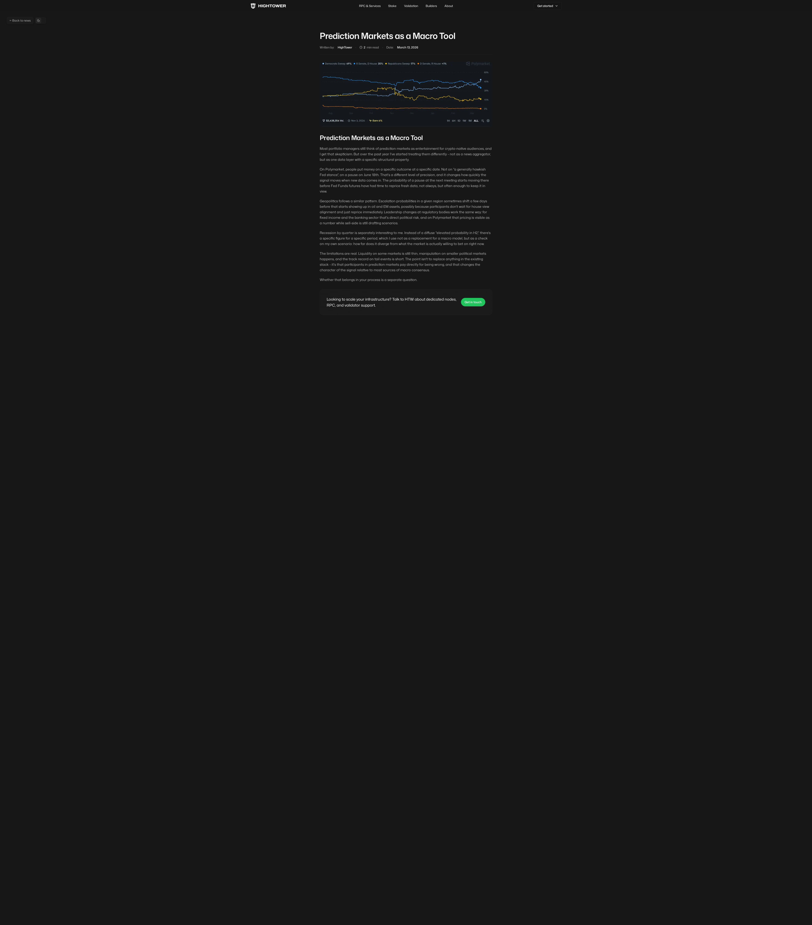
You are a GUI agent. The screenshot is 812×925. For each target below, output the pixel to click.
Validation (411, 6)
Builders (431, 6)
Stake (392, 6)
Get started (545, 6)
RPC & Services (370, 6)
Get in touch (473, 302)
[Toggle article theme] (40, 20)
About (448, 6)
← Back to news (20, 20)
